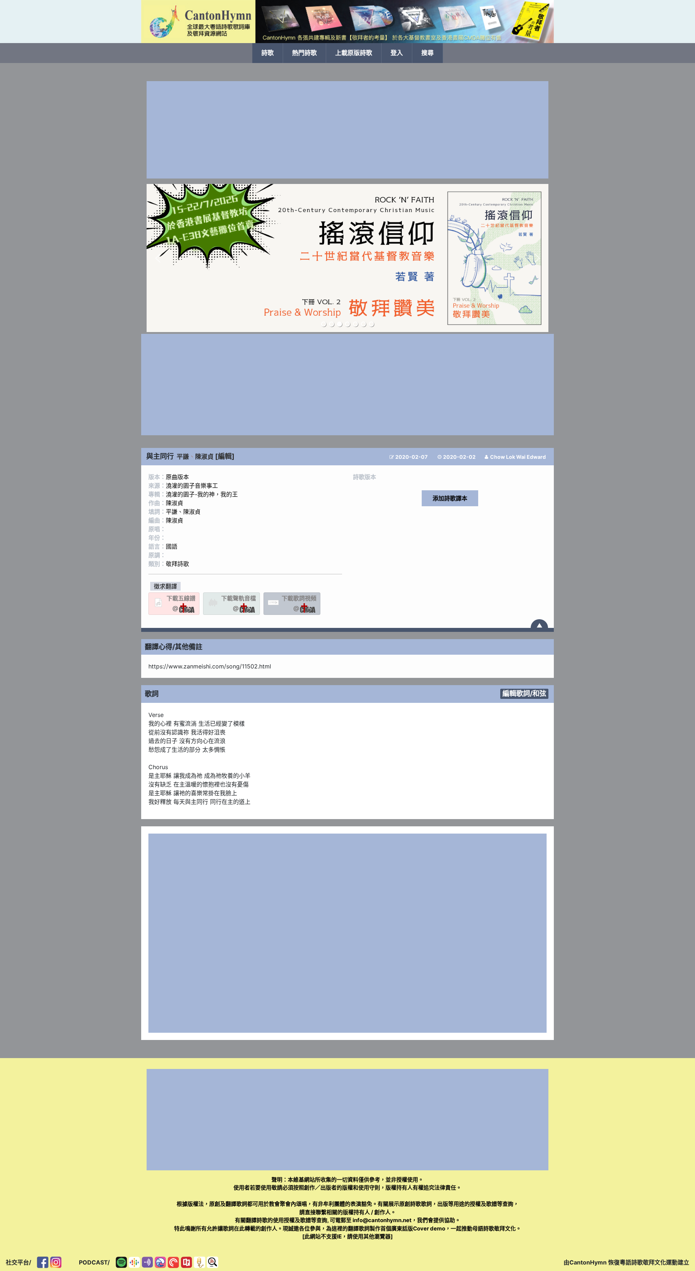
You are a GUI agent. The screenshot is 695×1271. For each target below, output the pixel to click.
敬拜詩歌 (177, 563)
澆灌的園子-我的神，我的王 (202, 494)
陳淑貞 (204, 456)
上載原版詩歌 (353, 52)
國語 (171, 546)
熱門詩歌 (304, 52)
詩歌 (267, 52)
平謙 (183, 456)
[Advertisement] (347, 130)
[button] (158, 258)
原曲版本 (177, 477)
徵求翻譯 (165, 586)
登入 (397, 52)
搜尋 (427, 52)
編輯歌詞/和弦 (524, 693)
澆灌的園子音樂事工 (192, 485)
